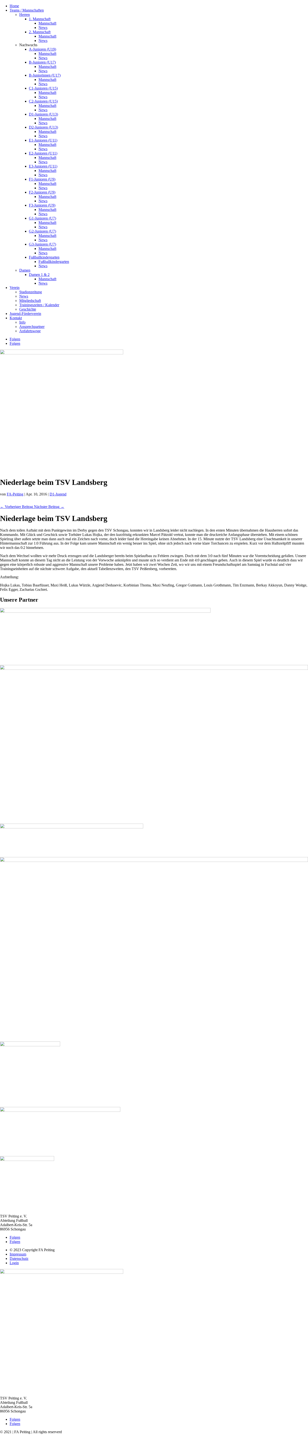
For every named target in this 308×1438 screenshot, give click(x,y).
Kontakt (16, 318)
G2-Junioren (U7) (42, 231)
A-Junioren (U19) (42, 49)
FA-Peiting (15, 494)
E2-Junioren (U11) (43, 153)
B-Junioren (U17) (42, 62)
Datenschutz (19, 1258)
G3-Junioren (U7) (42, 244)
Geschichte (27, 309)
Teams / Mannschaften (27, 10)
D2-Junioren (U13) (43, 127)
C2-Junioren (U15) (43, 101)
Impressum (18, 1254)
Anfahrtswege (30, 331)
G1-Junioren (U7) (42, 218)
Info (22, 322)
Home (14, 6)
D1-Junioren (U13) (43, 114)
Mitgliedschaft (30, 301)
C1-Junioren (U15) (43, 88)
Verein (14, 288)
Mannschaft (47, 23)
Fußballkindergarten (44, 257)
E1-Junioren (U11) (43, 140)
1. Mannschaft (40, 19)
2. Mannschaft (40, 32)
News (42, 28)
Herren (24, 15)
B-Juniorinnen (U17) (45, 75)
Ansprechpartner (32, 327)
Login (14, 1263)
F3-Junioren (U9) (42, 205)
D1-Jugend (58, 494)
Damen (24, 270)
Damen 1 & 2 (39, 275)
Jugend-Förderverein (25, 314)
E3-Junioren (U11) (43, 166)
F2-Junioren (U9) (42, 192)
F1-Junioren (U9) (42, 179)
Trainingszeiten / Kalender (39, 305)
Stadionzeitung (30, 292)
